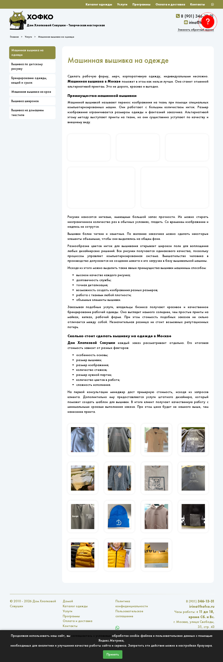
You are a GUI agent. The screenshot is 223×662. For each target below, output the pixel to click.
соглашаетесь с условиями (91, 636)
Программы (141, 4)
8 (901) (200, 601)
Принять (112, 654)
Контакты (197, 4)
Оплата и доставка (170, 4)
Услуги (122, 4)
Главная (14, 36)
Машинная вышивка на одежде (56, 36)
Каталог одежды (99, 4)
